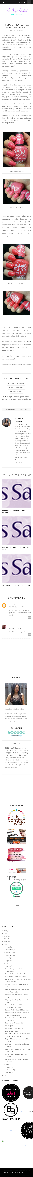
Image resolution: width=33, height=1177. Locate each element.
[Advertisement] (16, 788)
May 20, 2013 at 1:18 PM (16, 628)
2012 (5, 1075)
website (23, 336)
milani (12, 757)
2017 (5, 933)
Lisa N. (12, 604)
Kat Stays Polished (19, 420)
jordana (10, 762)
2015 (5, 939)
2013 (5, 944)
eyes (26, 748)
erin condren (15, 765)
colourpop (8, 760)
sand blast (16, 399)
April (7, 1064)
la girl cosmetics (14, 397)
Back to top (26, 1175)
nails (7, 747)
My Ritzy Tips (9, 1026)
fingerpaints (23, 755)
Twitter (25, 345)
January (8, 1073)
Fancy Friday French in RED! (14, 1023)
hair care (18, 762)
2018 (5, 931)
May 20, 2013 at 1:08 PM (16, 607)
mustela (14, 767)
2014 (5, 941)
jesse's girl (14, 753)
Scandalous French (11, 1031)
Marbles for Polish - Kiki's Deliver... (13, 511)
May (7, 966)
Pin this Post (18, 391)
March (8, 1067)
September (9, 955)
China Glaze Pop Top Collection (16, 585)
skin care (21, 757)
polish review (24, 397)
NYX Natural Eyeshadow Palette (15, 977)
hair (27, 760)
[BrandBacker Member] (11, 1120)
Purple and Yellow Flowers (14, 1028)
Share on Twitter (17, 387)
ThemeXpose (16, 1170)
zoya (18, 748)
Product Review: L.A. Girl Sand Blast (17, 1010)
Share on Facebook (17, 383)
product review (7, 399)
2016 (5, 936)
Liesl (11, 626)
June (7, 963)
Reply (29, 617)
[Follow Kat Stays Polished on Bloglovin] (16, 736)
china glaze (23, 750)
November (9, 950)
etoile (24, 765)
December (9, 947)
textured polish (26, 399)
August (8, 958)
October (8, 952)
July (7, 961)
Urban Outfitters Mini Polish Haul (16, 974)
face (12, 755)
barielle (19, 760)
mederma (7, 767)
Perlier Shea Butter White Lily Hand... (15, 549)
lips (11, 750)
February (9, 1070)
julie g (25, 753)
